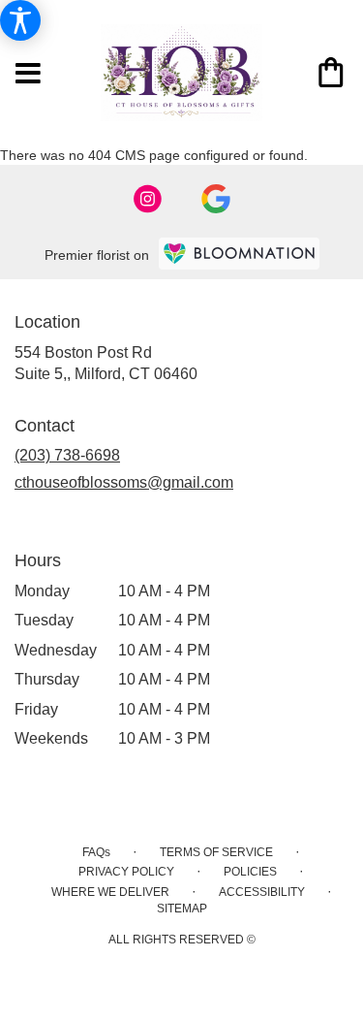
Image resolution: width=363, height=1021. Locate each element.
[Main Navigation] (28, 75)
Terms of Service (216, 852)
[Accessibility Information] (20, 20)
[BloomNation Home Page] (239, 254)
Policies (250, 871)
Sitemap (182, 908)
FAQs (96, 852)
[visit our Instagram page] (148, 198)
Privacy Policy (126, 871)
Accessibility (262, 892)
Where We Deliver (110, 892)
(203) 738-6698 (67, 455)
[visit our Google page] (216, 198)
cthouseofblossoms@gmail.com (124, 482)
